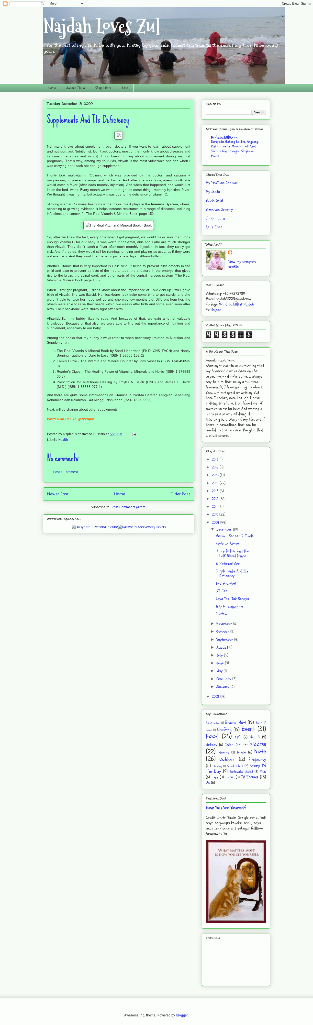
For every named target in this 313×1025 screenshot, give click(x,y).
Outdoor (227, 759)
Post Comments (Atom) (129, 507)
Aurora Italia (75, 88)
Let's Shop (214, 227)
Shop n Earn (103, 88)
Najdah (216, 309)
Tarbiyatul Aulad (241, 771)
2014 (216, 483)
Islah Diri (233, 744)
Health (63, 440)
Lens (125, 88)
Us (208, 782)
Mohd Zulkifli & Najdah (236, 304)
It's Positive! (226, 583)
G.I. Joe (221, 591)
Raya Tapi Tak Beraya (232, 598)
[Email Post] (133, 434)
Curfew (221, 614)
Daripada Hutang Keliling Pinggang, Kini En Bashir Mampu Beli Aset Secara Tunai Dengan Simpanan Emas (234, 149)
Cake (209, 730)
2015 (216, 475)
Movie (241, 752)
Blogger (182, 1015)
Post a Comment (65, 472)
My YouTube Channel (221, 182)
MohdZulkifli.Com (224, 137)
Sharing (217, 766)
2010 (215, 514)
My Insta (213, 191)
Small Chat (235, 766)
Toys (215, 777)
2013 (216, 491)
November (224, 623)
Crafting (224, 729)
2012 (216, 499)
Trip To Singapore (229, 606)
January (223, 686)
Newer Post (58, 493)
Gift (238, 737)
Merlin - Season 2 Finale (235, 536)
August (222, 647)
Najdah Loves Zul (101, 26)
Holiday (211, 744)
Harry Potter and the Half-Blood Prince (232, 553)
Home (52, 88)
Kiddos (257, 744)
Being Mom (213, 723)
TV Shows (249, 777)
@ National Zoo (228, 563)
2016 (216, 467)
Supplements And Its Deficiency (232, 573)
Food (212, 736)
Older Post (180, 493)
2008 (216, 696)
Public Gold (214, 200)
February (224, 679)
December (224, 529)
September (225, 639)
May (220, 671)
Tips (263, 771)
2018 (216, 459)
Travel (229, 777)
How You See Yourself (226, 808)
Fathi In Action (228, 543)
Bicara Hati (235, 722)
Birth (259, 723)
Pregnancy (257, 759)
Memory (224, 752)
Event (248, 729)
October (223, 631)
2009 (216, 522)
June (220, 663)
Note (260, 751)
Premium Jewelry (219, 209)
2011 (215, 506)
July (220, 655)
